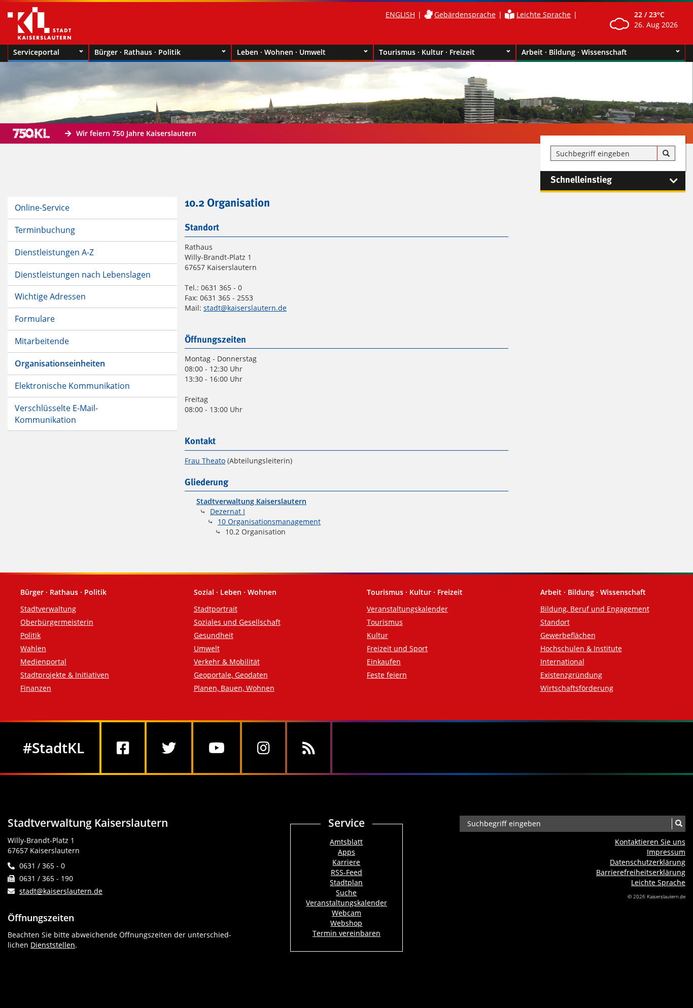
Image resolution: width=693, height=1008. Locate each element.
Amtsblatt (346, 842)
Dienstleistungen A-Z (54, 252)
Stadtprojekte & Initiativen (64, 675)
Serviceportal (36, 52)
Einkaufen (384, 661)
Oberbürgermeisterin (56, 622)
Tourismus (385, 622)
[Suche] (666, 153)
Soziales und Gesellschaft (237, 622)
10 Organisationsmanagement (269, 521)
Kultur (377, 635)
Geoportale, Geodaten (231, 675)
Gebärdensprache (465, 14)
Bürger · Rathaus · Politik (137, 52)
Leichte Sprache (543, 14)
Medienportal (43, 661)
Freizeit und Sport (397, 648)
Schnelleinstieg (581, 180)
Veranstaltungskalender (407, 609)
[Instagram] (263, 747)
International (562, 661)
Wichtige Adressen (50, 296)
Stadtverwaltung (48, 609)
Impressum (666, 852)
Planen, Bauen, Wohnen (234, 688)
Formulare (35, 318)
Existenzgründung (571, 675)
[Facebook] (123, 747)
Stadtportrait (215, 609)
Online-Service (42, 207)
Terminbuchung (45, 230)
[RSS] (308, 747)
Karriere (346, 862)
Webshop (346, 923)
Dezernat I (227, 511)
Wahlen (33, 648)
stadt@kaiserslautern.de (245, 308)
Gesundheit (213, 635)
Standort (555, 622)
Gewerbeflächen (568, 635)
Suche (346, 892)
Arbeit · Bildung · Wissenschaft (574, 52)
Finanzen (35, 688)
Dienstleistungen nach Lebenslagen (83, 274)
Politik (30, 635)
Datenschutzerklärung (647, 862)
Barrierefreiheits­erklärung (640, 872)
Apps (346, 852)
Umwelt (207, 648)
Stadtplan (346, 882)
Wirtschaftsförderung (576, 688)
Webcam (346, 913)
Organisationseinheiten (60, 363)
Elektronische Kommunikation (72, 385)
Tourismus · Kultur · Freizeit (427, 52)
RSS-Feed (346, 872)
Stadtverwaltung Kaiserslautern (251, 501)
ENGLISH (400, 14)
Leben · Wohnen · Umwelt (281, 52)
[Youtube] (216, 747)
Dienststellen (52, 945)
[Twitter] (169, 747)
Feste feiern (387, 675)
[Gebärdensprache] (428, 14)
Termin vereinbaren (346, 933)
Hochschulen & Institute (581, 648)
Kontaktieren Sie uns (650, 842)
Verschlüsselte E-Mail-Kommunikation (56, 413)
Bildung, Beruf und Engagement (594, 609)
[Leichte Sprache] (509, 14)
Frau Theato (205, 460)
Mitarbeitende (42, 341)
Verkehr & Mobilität (227, 661)
